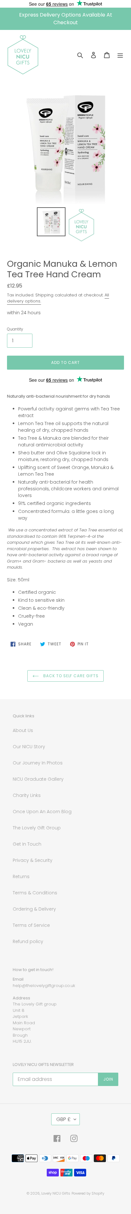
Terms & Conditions (35, 893)
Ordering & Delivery (34, 909)
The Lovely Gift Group (37, 828)
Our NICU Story (29, 746)
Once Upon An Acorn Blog (42, 811)
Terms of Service (31, 925)
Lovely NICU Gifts (55, 1193)
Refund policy (28, 941)
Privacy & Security (32, 860)
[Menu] (120, 54)
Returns (21, 876)
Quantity (15, 329)
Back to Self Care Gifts (70, 675)
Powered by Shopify (88, 1193)
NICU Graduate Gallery (38, 779)
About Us (23, 730)
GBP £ (63, 1119)
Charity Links (27, 795)
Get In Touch (27, 844)
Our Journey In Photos (38, 763)
